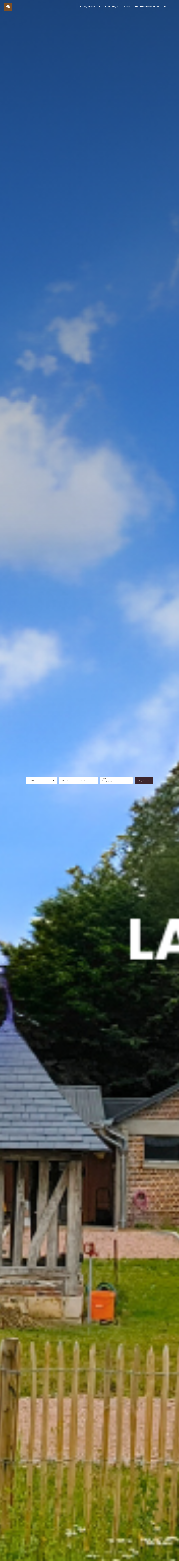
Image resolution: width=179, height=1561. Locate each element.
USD (172, 6)
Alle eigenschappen (90, 6)
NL (165, 6)
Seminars (126, 6)
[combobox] (41, 780)
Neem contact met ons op (147, 6)
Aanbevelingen (111, 6)
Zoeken (145, 780)
